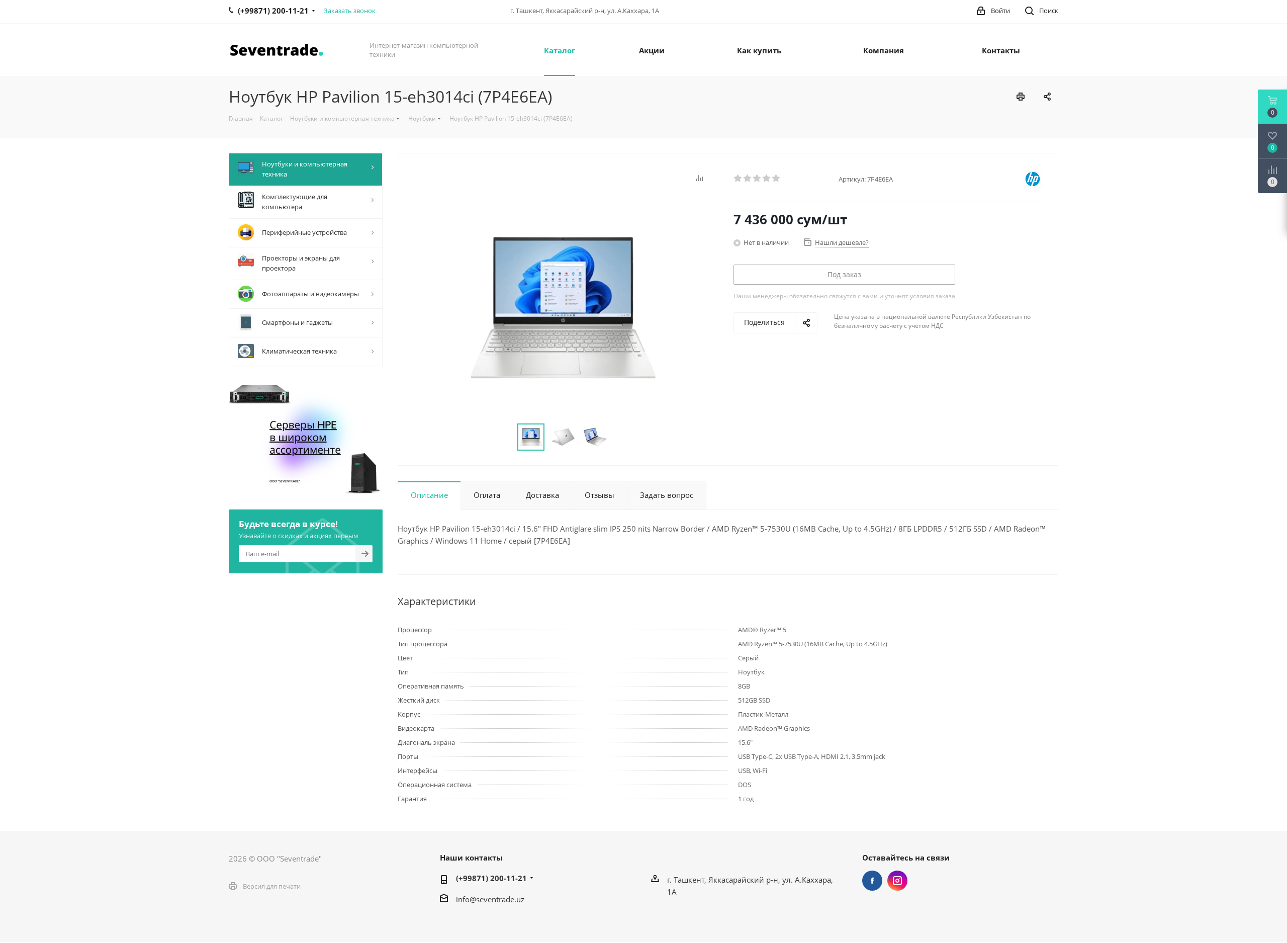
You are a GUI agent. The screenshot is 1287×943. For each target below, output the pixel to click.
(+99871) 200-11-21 (491, 878)
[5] (776, 179)
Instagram (897, 881)
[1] (738, 179)
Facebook (872, 881)
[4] (767, 179)
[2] (748, 179)
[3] (757, 179)
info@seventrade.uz (490, 899)
